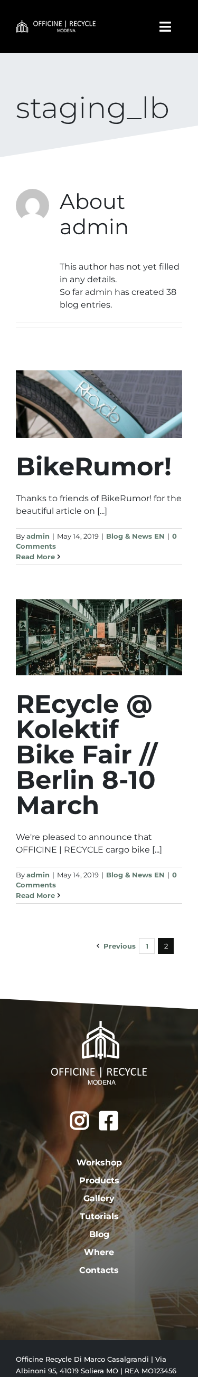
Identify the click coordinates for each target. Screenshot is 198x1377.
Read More (35, 556)
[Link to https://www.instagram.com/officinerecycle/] (79, 1120)
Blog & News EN (135, 536)
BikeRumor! (94, 466)
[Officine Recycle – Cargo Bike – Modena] (56, 24)
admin (38, 536)
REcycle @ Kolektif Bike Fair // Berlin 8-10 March (86, 754)
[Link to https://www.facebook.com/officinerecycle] (108, 1120)
